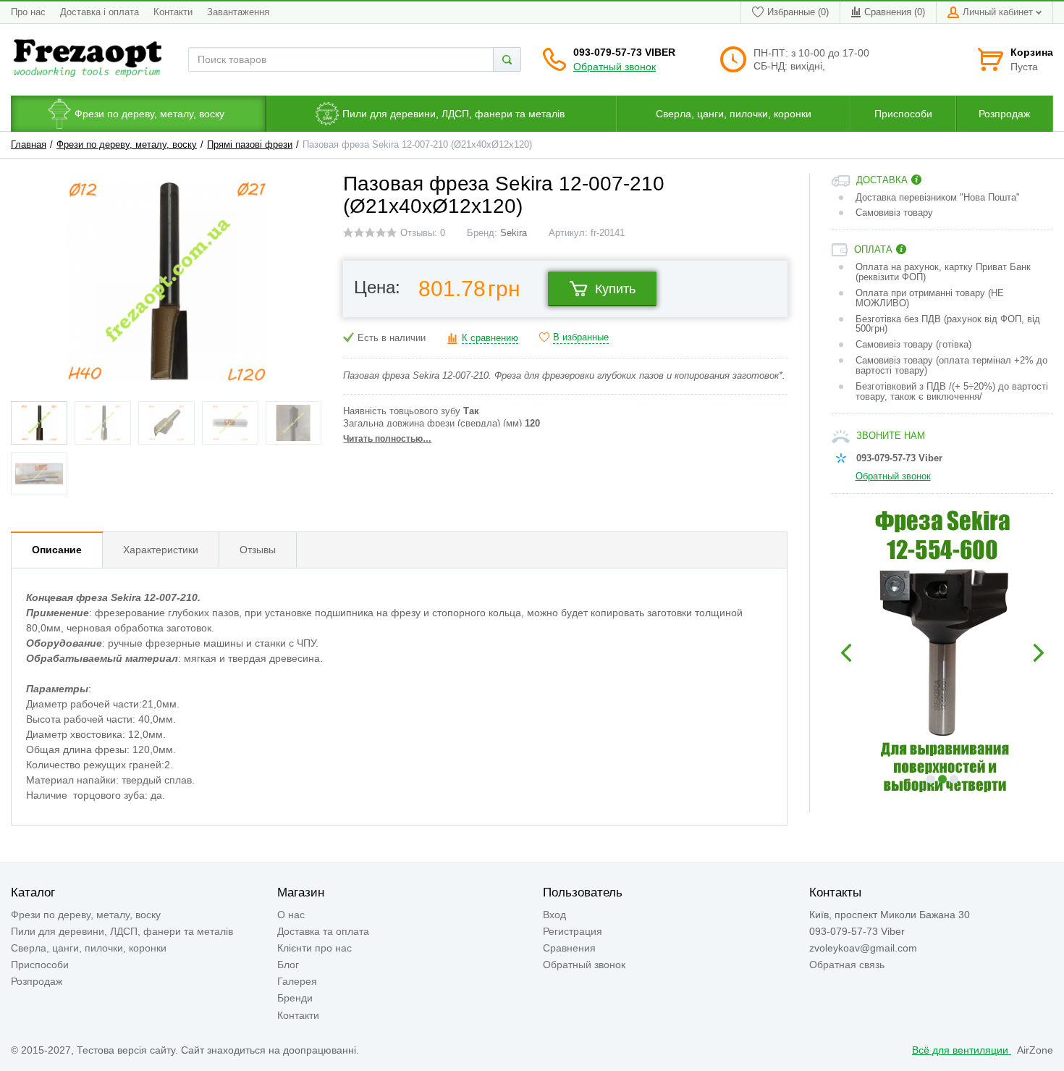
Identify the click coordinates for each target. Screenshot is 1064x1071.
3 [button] (954, 779)
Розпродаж (36, 981)
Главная (28, 145)
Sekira (513, 233)
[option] (943, 653)
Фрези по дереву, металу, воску (126, 145)
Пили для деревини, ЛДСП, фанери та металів (122, 931)
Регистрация (572, 931)
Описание (57, 549)
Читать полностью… (387, 439)
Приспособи (40, 964)
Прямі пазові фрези (249, 145)
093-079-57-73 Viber (624, 52)
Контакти (173, 12)
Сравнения (569, 948)
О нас (291, 914)
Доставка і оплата (99, 12)
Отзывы (258, 549)
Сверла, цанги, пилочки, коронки (88, 948)
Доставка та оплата (323, 931)
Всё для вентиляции (961, 1050)
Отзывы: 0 (422, 233)
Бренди (295, 998)
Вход (554, 914)
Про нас (28, 12)
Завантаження (238, 12)
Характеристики (160, 549)
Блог (288, 964)
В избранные (581, 337)
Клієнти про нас (314, 948)
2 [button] (942, 779)
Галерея (297, 981)
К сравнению (490, 338)
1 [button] (930, 779)
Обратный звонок (614, 66)
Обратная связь (846, 964)
